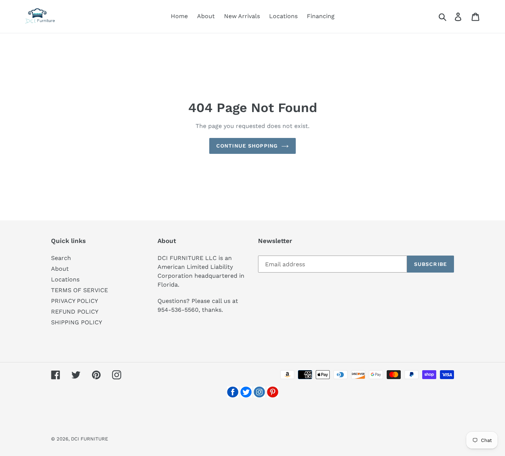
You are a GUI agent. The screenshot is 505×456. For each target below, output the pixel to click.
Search (61, 257)
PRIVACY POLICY (74, 300)
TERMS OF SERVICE (79, 290)
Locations (65, 279)
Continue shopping (247, 146)
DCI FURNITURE (89, 439)
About (60, 268)
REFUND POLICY (74, 311)
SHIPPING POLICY (76, 322)
